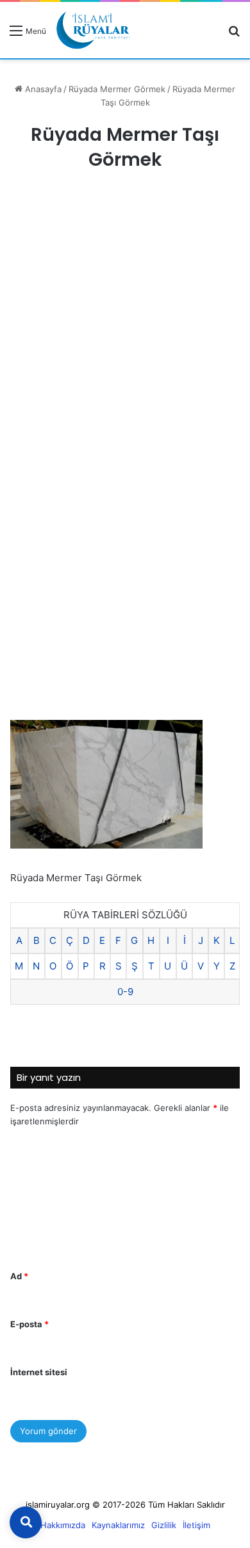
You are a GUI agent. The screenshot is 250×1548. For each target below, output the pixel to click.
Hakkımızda (62, 1525)
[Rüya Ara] (234, 34)
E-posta (29, 1324)
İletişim (196, 1525)
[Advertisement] (125, 324)
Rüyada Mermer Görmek (117, 89)
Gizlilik (163, 1525)
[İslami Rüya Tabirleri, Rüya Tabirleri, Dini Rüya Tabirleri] (93, 30)
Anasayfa (42, 89)
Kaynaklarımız (118, 1525)
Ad (19, 1276)
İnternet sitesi (38, 1372)
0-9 (125, 991)
